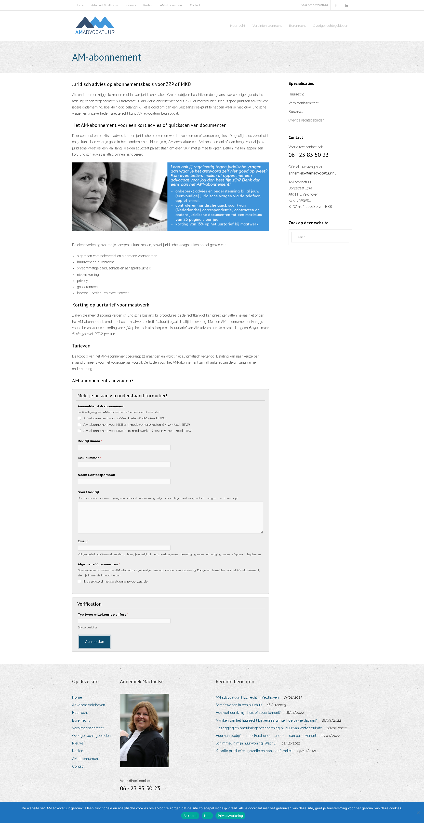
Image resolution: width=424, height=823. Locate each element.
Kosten (148, 5)
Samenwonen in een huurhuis (239, 705)
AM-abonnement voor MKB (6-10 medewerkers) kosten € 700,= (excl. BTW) (137, 431)
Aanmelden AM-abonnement (102, 406)
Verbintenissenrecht (303, 103)
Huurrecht (296, 94)
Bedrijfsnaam (90, 441)
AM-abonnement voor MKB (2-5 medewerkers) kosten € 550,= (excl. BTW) (136, 424)
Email (83, 541)
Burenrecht (297, 112)
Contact (195, 5)
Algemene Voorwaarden (99, 564)
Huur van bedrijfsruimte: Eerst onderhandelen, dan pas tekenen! (266, 736)
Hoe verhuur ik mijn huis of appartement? (248, 713)
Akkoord (190, 816)
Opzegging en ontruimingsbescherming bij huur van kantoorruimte (269, 728)
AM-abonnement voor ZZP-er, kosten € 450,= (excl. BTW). (125, 418)
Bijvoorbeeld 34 (87, 627)
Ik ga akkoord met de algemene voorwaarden (116, 581)
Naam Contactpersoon (96, 475)
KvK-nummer (89, 458)
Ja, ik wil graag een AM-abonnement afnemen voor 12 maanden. (119, 412)
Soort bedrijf (88, 492)
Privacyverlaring (230, 816)
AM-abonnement (171, 5)
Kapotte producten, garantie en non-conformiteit (254, 751)
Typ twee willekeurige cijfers (103, 614)
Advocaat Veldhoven (104, 5)
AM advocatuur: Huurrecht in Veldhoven (247, 697)
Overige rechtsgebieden (306, 120)
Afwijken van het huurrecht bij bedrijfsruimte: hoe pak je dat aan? (266, 720)
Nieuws (130, 5)
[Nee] (417, 812)
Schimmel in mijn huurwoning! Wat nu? (246, 743)
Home (80, 5)
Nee (207, 816)
